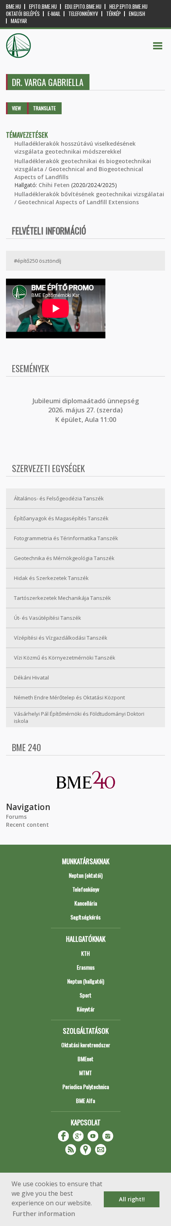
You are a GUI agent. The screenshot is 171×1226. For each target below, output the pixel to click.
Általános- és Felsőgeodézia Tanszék (59, 498)
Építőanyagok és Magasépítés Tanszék (61, 518)
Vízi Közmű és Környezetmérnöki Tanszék (64, 657)
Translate (44, 108)
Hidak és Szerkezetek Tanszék (51, 578)
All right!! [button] (132, 1199)
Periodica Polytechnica (85, 1086)
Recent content (27, 824)
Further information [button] (44, 1213)
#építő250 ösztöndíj (37, 260)
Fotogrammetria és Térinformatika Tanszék (66, 538)
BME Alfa (85, 1100)
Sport (85, 995)
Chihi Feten (54, 185)
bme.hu (13, 6)
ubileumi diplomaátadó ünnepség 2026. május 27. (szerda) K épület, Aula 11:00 (86, 410)
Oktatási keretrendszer (85, 1045)
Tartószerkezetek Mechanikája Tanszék (62, 597)
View (16, 108)
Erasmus (86, 967)
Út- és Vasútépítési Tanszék (47, 617)
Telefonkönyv (83, 13)
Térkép (113, 13)
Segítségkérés (85, 917)
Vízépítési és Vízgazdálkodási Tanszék (60, 637)
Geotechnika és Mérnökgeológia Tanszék (64, 558)
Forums (16, 816)
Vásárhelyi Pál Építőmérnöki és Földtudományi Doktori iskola (79, 717)
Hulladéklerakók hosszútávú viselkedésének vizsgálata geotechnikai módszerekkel (75, 147)
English (137, 13)
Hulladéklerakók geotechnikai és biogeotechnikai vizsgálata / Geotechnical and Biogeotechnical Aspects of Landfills (82, 169)
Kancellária (85, 903)
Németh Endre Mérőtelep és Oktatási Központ (69, 697)
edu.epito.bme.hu (83, 6)
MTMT (85, 1072)
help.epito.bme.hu (128, 6)
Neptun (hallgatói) (85, 981)
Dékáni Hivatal (31, 677)
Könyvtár (86, 1009)
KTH (85, 953)
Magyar (19, 20)
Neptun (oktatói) (86, 875)
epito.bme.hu (43, 6)
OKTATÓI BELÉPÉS (23, 13)
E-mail (54, 13)
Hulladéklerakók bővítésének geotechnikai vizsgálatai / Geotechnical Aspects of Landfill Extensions (89, 198)
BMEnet (85, 1058)
